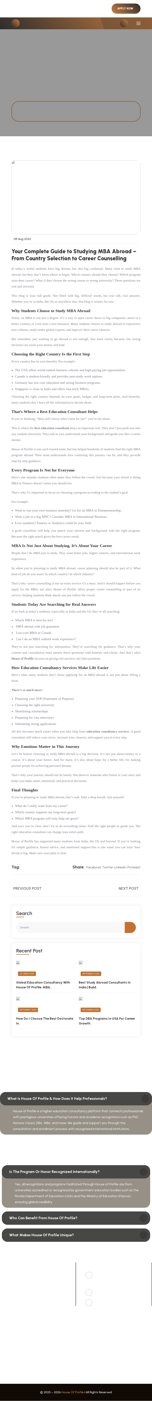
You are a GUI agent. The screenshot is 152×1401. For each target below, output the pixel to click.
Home (23, 107)
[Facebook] (6, 1296)
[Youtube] (27, 1296)
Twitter (107, 867)
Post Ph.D (10, 1320)
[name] (126, 9)
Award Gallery (14, 1353)
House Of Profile (73, 1392)
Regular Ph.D (86, 1320)
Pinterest (134, 867)
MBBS (8, 1334)
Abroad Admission (91, 1334)
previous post (27, 888)
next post (129, 888)
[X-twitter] (16, 1296)
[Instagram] (37, 1296)
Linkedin (120, 867)
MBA (81, 1327)
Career (82, 1360)
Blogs (7, 1360)
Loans (8, 1327)
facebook (93, 867)
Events (82, 1353)
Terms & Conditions (92, 1367)
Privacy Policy (13, 1367)
